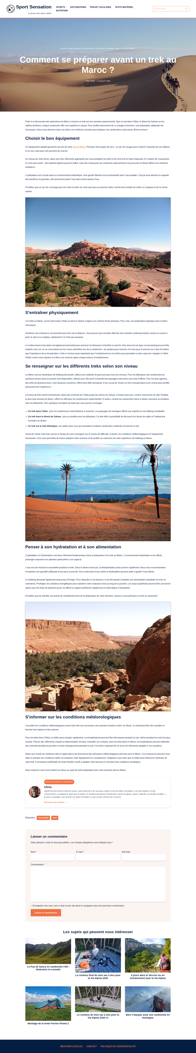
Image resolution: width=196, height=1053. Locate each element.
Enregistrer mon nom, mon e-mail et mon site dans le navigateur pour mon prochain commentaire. (79, 906)
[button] (66, 7)
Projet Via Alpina (100, 7)
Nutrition (62, 10)
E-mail (80, 852)
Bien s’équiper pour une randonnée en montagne (148, 1016)
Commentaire (38, 864)
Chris (92, 81)
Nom (34, 852)
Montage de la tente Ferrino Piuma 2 (48, 1023)
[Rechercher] (186, 8)
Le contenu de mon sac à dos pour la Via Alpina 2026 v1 (98, 1016)
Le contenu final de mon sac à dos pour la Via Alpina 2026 (98, 977)
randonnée (43, 818)
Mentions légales (71, 1046)
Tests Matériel (124, 7)
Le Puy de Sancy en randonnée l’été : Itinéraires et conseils (48, 968)
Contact (91, 1046)
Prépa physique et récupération (81, 48)
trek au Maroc (79, 147)
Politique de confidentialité (118, 1046)
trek (55, 818)
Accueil (63, 48)
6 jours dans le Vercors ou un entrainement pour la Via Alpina (148, 977)
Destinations (78, 7)
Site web (126, 852)
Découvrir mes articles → (55, 802)
